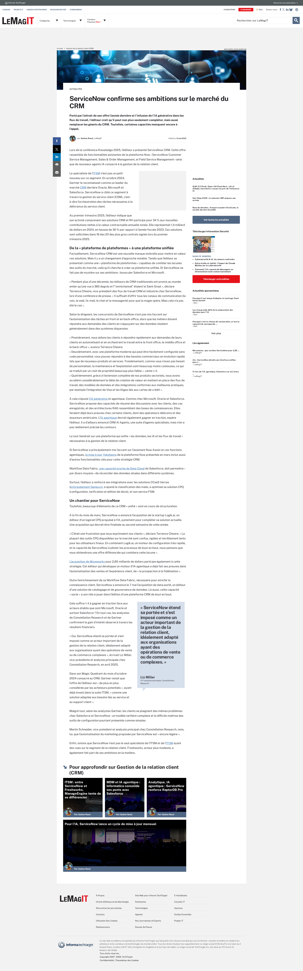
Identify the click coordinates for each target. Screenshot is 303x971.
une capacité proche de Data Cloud (122, 468)
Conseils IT (179, 902)
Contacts (100, 914)
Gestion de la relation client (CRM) (80, 48)
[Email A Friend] (57, 173)
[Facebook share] (57, 141)
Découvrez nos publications (284, 3)
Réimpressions (103, 927)
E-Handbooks (180, 895)
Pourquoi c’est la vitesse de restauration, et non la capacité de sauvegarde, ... (216, 323)
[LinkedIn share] (57, 157)
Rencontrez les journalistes (109, 908)
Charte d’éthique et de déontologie (112, 902)
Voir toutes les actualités (216, 219)
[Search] (296, 20)
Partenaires (140, 902)
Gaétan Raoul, (87, 138)
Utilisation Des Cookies (107, 921)
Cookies (6, 10)
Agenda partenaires (37, 10)
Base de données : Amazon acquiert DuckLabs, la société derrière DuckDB (215, 209)
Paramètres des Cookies (127, 960)
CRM (83, 187)
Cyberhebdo (76, 10)
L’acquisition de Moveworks (87, 561)
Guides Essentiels (182, 914)
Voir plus (216, 333)
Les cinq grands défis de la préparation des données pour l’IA (213, 311)
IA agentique (108, 417)
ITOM (169, 743)
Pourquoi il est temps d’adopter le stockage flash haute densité (216, 299)
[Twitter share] (57, 149)
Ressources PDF (58, 10)
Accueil (60, 48)
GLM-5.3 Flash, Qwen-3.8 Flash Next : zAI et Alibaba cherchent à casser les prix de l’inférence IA (216, 188)
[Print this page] (57, 165)
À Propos (100, 895)
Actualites (75, 89)
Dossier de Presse (143, 927)
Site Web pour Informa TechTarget (151, 895)
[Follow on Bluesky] (290, 9)
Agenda (139, 914)
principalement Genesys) (86, 487)
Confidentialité (107, 960)
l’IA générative (98, 398)
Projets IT (18, 10)
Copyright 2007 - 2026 (110, 957)
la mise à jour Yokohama (100, 454)
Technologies (141, 908)
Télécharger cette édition (216, 279)
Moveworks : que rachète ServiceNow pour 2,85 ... (216, 350)
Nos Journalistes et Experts (148, 921)
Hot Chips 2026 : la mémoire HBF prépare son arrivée (214, 199)
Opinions (178, 908)
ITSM (96, 173)
